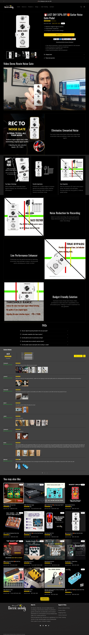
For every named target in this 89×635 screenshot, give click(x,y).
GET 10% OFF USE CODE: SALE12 (44, 327)
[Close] (61, 304)
